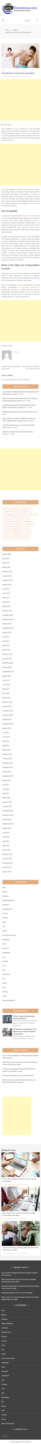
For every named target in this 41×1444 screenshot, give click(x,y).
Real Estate (17, 531)
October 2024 (7, 624)
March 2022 (6, 750)
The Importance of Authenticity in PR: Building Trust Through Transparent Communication (25, 1031)
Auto (6, 508)
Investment (29, 525)
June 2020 (6, 837)
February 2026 (7, 572)
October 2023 (7, 667)
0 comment (24, 76)
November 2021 (7, 767)
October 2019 (7, 867)
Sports (7, 535)
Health (3, 70)
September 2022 (8, 724)
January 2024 (7, 659)
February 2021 (7, 802)
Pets (6, 531)
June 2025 (6, 593)
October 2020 (7, 819)
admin (4, 76)
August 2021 (6, 780)
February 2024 (7, 654)
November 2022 (7, 715)
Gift (15, 518)
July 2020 (5, 832)
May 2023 (5, 689)
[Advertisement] (20, 100)
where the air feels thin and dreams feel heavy (17, 432)
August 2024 (6, 632)
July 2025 (5, 589)
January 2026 (7, 576)
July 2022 (5, 732)
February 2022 (7, 754)
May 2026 (5, 558)
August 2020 (6, 828)
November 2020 (7, 815)
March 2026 (6, 567)
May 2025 (5, 598)
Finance (33, 515)
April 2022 (5, 746)
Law (6, 528)
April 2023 (5, 693)
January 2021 (7, 806)
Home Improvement (12, 521)
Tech (17, 535)
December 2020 (7, 811)
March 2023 (6, 698)
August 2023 (6, 676)
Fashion (22, 515)
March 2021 (6, 798)
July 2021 (5, 785)
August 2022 (6, 728)
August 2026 (6, 554)
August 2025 (6, 585)
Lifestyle (16, 528)
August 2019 (6, 872)
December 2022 (7, 711)
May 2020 (5, 841)
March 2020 (6, 850)
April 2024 (5, 645)
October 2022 (7, 719)
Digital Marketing (10, 511)
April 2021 (5, 793)
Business (26, 508)
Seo (27, 531)
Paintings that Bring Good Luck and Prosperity (18, 412)
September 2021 (8, 776)
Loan (26, 528)
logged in (13, 380)
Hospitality (27, 521)
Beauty (16, 508)
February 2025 (7, 611)
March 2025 (6, 606)
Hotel (7, 525)
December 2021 (7, 763)
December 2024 (7, 615)
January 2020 (7, 859)
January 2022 (7, 759)
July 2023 (5, 680)
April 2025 (5, 602)
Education (25, 511)
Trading (26, 535)
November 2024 (7, 619)
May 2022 (5, 741)
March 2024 (6, 650)
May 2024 (5, 641)
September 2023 (8, 672)
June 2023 (6, 685)
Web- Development (21, 538)
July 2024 (5, 637)
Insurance (17, 525)
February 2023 (7, 702)
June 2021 (6, 789)
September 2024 (8, 628)
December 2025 (7, 580)
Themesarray (26, 1442)
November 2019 (7, 863)
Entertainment (9, 515)
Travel (7, 538)
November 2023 (7, 663)
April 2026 (5, 563)
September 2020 (8, 824)
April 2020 (5, 846)
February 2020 (7, 854)
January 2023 (7, 706)
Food (6, 518)
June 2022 (6, 737)
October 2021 (7, 772)
